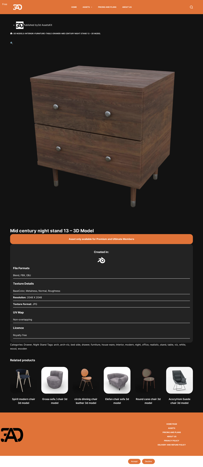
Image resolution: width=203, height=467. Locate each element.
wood (13, 348)
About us (127, 7)
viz (176, 344)
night (138, 344)
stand (163, 344)
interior (120, 344)
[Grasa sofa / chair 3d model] (54, 380)
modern (129, 344)
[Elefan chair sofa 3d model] (117, 380)
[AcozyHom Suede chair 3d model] (179, 380)
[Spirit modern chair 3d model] (23, 380)
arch (56, 344)
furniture (95, 344)
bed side (75, 344)
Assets (86, 7)
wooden (22, 348)
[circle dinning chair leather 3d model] (86, 380)
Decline (148, 461)
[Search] (191, 7)
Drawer (28, 344)
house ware (108, 344)
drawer (85, 344)
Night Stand (40, 344)
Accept (134, 461)
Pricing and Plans (107, 7)
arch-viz (64, 344)
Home (74, 7)
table (170, 344)
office (145, 344)
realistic (154, 344)
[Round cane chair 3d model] (148, 380)
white (182, 344)
